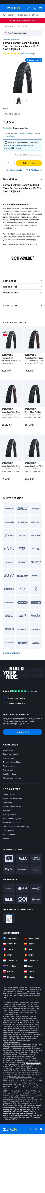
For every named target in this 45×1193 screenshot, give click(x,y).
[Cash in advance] (36, 925)
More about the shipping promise (20, 1133)
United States (9, 136)
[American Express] (36, 915)
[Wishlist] (28, 8)
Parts (19, 26)
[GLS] (9, 955)
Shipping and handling (12, 862)
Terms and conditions (11, 818)
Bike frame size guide (12, 874)
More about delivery (33, 1119)
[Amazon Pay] (22, 925)
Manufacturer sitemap (12, 878)
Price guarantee (9, 886)
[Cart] (40, 8)
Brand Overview (11, 709)
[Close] (38, 32)
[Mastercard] (9, 915)
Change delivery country (11, 1070)
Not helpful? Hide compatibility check (28, 155)
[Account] (34, 8)
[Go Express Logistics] (22, 955)
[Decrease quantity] (5, 163)
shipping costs (11, 1045)
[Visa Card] (22, 915)
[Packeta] (36, 955)
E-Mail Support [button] (35, 170)
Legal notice (8, 806)
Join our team (8, 814)
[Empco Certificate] (9, 974)
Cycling (12, 26)
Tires (25, 26)
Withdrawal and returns (12, 854)
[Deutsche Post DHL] (9, 944)
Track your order (10, 870)
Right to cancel (9, 822)
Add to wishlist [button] (16, 170)
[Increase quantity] (12, 163)
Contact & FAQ (9, 850)
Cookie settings (9, 830)
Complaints (7, 858)
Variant (6, 108)
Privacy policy (8, 826)
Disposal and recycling (12, 834)
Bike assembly (9, 891)
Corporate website (10, 810)
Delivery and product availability (16, 882)
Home (5, 26)
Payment (6, 866)
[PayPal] (9, 925)
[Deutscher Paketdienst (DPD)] (22, 944)
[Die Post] (36, 944)
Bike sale (14, 20)
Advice (6, 895)
